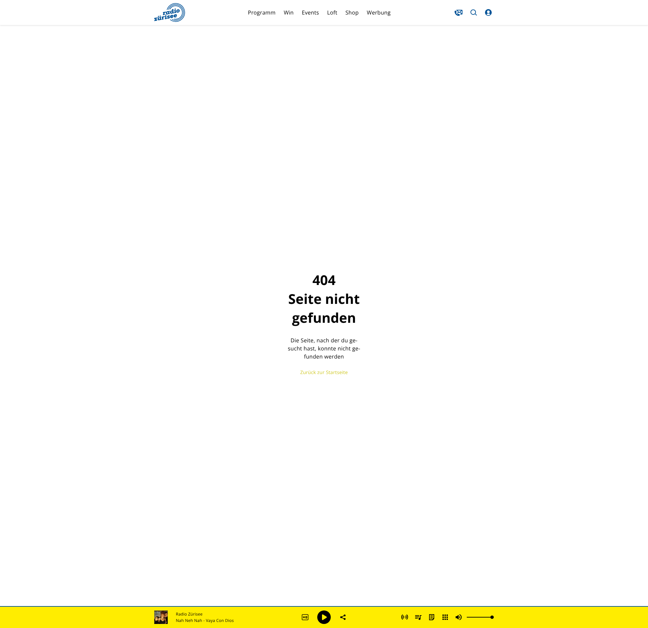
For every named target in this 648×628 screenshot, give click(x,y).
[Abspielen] (324, 617)
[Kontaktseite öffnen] (458, 12)
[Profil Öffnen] (488, 12)
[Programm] (432, 617)
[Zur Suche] (473, 12)
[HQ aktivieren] (305, 617)
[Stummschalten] (459, 617)
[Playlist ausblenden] (418, 617)
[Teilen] (343, 617)
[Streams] (445, 617)
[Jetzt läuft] (405, 617)
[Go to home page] (169, 12)
